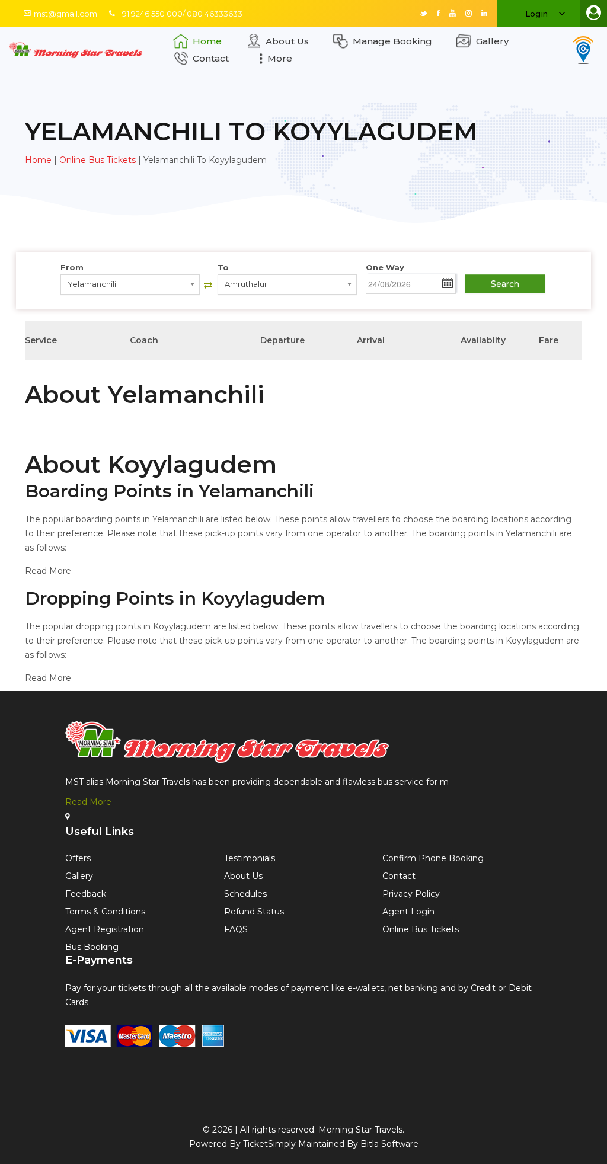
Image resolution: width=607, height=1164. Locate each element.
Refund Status (254, 911)
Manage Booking (392, 41)
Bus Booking (92, 947)
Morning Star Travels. (361, 1129)
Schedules (245, 893)
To (223, 267)
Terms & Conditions (105, 911)
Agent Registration (104, 929)
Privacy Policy (411, 893)
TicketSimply (269, 1144)
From (72, 267)
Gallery (492, 41)
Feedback (85, 893)
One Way (385, 267)
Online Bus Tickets (97, 160)
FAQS (236, 929)
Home (207, 41)
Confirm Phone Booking (433, 858)
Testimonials (249, 858)
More (279, 58)
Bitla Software (389, 1144)
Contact (211, 58)
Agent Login (408, 911)
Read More (88, 802)
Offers (78, 858)
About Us (287, 41)
